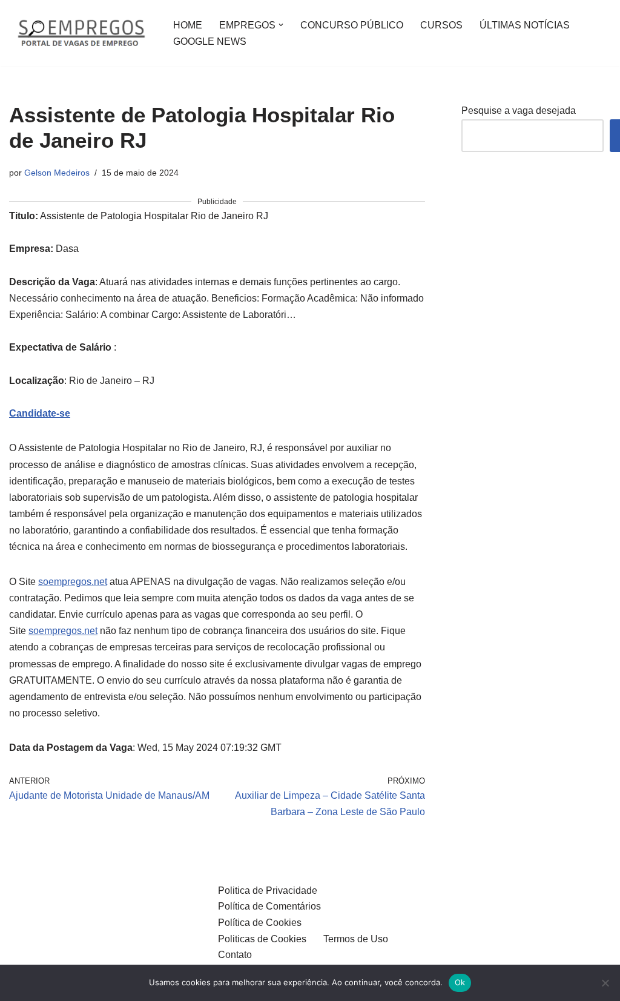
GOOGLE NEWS (209, 41)
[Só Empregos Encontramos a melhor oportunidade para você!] (81, 33)
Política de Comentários (269, 906)
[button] (281, 24)
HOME (187, 25)
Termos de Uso (355, 939)
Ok (460, 982)
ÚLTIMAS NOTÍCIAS (525, 25)
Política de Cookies (260, 922)
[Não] (605, 983)
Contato (235, 955)
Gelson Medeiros (57, 172)
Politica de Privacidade (267, 890)
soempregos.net (72, 581)
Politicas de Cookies (262, 939)
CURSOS (441, 25)
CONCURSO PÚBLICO (351, 25)
